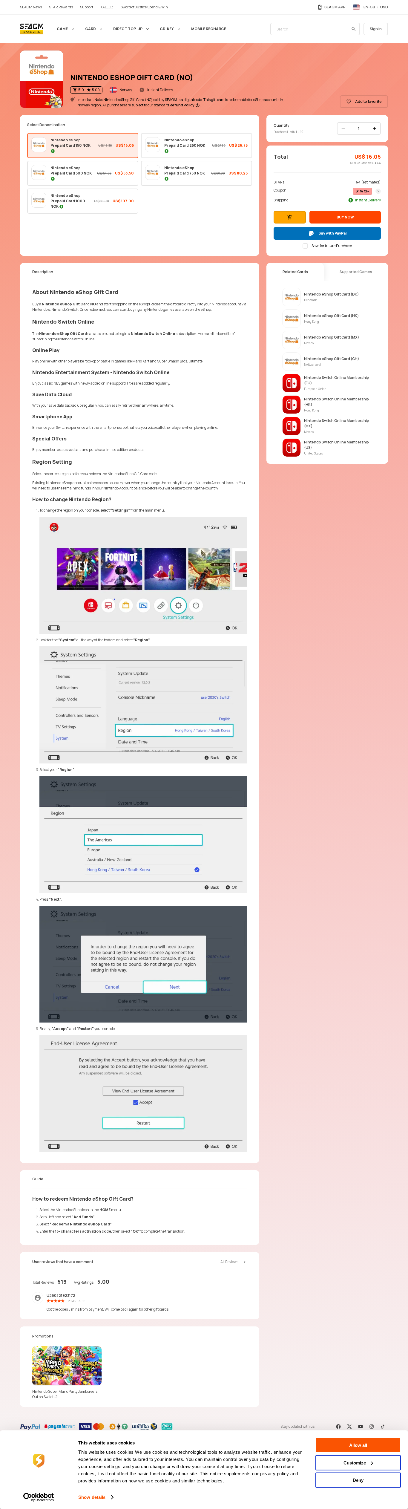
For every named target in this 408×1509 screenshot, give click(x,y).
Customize (354, 1462)
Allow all (358, 1445)
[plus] (374, 128)
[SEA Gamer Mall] (31, 29)
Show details (91, 1497)
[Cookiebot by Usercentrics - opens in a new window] (39, 1497)
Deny (358, 1480)
